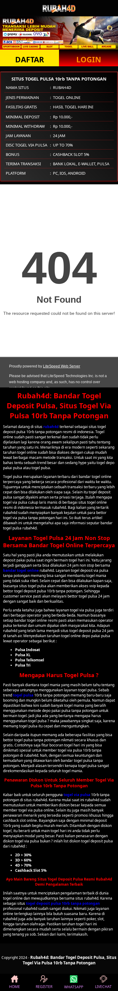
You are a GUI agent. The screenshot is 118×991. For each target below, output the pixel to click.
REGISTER (44, 986)
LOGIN (88, 59)
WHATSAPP (73, 986)
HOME (14, 986)
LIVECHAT (103, 986)
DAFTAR (29, 59)
